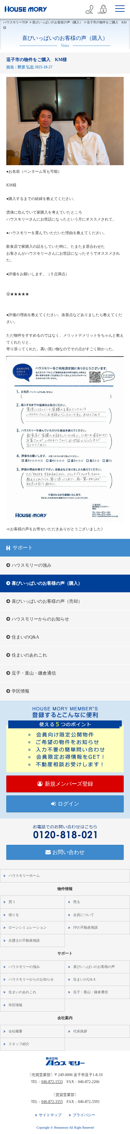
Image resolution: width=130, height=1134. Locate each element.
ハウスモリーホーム (24, 875)
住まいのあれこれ (29, 654)
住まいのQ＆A (84, 979)
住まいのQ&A (25, 636)
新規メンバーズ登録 (69, 784)
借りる (14, 915)
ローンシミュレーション (28, 927)
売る (76, 902)
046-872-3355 (52, 1102)
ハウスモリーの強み (31, 565)
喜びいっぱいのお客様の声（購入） (47, 583)
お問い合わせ (68, 852)
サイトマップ (50, 1115)
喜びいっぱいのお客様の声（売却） (47, 601)
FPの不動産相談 (85, 927)
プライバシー (84, 1115)
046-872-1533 (52, 1082)
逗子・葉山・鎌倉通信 (34, 673)
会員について (83, 915)
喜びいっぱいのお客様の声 (94, 967)
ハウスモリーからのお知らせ (40, 618)
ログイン (68, 804)
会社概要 (15, 1031)
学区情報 (20, 691)
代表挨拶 (80, 1031)
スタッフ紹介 (19, 1044)
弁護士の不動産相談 (24, 940)
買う (12, 902)
